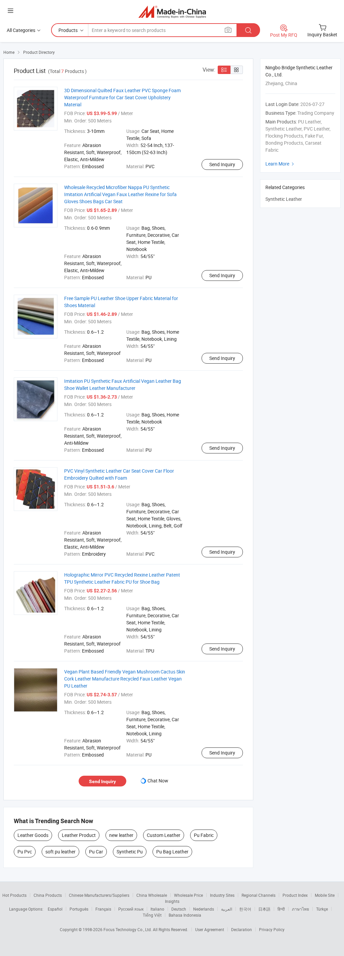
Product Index (295, 895)
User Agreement (209, 929)
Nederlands (203, 909)
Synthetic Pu (130, 851)
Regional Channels (258, 895)
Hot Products (14, 895)
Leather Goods (32, 835)
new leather (121, 835)
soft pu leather (60, 851)
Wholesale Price (188, 895)
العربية (226, 909)
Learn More (280, 163)
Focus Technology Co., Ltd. (128, 929)
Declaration (241, 929)
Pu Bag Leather (172, 851)
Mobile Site (325, 895)
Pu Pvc (24, 851)
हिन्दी (281, 909)
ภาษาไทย (300, 909)
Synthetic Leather (283, 199)
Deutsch (178, 909)
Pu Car (96, 851)
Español (55, 909)
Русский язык (130, 909)
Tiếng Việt (152, 915)
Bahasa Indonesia (185, 915)
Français (103, 909)
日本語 (264, 909)
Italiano (157, 909)
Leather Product (79, 835)
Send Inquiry (222, 164)
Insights (172, 901)
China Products (48, 895)
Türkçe (322, 909)
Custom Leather (163, 835)
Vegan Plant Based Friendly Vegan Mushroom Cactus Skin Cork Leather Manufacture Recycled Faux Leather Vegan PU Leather (124, 678)
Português (79, 909)
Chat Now (157, 780)
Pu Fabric (204, 835)
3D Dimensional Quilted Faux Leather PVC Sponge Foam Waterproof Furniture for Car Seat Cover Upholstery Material (122, 97)
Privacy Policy (272, 929)
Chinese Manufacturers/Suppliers (99, 895)
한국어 (245, 909)
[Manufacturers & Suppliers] (172, 11)
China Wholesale (151, 895)
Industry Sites (222, 895)
